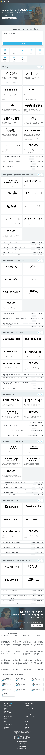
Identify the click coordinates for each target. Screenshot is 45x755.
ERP (25, 152)
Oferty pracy (27, 705)
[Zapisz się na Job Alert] (38, 67)
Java (13, 81)
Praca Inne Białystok (27, 669)
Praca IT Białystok (26, 638)
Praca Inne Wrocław (27, 666)
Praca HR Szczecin (37, 654)
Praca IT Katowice (4, 636)
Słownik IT (6, 727)
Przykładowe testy (8, 728)
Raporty (26, 712)
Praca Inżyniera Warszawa (6, 640)
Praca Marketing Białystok (28, 646)
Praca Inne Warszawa (5, 666)
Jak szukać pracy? (29, 708)
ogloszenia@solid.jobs (24, 743)
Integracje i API (7, 712)
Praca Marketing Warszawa (6, 644)
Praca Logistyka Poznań (38, 657)
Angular (13, 82)
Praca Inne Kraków (15, 666)
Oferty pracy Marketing (11, 260)
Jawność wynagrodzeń (9, 706)
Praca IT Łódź (25, 636)
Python (8, 81)
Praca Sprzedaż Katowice (5, 650)
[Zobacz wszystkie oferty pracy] (41, 67)
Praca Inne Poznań (37, 666)
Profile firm (27, 711)
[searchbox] (22, 33)
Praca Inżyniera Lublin (16, 642)
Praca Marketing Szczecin (39, 645)
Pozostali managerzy (33, 99)
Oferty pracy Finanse (10, 500)
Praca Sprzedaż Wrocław (28, 649)
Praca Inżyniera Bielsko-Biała (39, 642)
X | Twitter (27, 722)
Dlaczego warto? (7, 705)
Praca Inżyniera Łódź (27, 641)
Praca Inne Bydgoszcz (5, 669)
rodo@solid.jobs (22, 746)
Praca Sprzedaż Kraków (16, 649)
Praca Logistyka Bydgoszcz (6, 660)
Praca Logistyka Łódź (27, 659)
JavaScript (4, 81)
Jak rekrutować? (7, 722)
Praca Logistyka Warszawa (6, 657)
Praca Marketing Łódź (27, 645)
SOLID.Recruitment (8, 724)
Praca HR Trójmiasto (16, 654)
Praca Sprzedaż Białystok (28, 651)
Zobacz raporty (37, 625)
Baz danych (33, 138)
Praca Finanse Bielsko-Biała (39, 664)
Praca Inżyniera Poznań (38, 640)
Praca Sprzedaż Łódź (27, 650)
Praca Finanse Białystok (27, 664)
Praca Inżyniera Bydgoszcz (6, 642)
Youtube (27, 724)
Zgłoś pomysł (28, 727)
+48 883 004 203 (22, 748)
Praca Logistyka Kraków (16, 657)
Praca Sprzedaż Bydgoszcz (6, 651)
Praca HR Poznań (37, 653)
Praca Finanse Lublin (16, 664)
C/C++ (11, 82)
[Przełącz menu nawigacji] (42, 1)
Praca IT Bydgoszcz (4, 638)
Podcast (6, 721)
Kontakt (26, 718)
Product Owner (26, 99)
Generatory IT (7, 725)
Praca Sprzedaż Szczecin (38, 650)
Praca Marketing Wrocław (28, 644)
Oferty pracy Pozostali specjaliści (15, 561)
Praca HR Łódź (26, 654)
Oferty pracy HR (8, 394)
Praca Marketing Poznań (39, 644)
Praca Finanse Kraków (16, 662)
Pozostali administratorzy (28, 139)
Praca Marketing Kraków (16, 644)
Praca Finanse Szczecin (38, 663)
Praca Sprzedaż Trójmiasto (17, 650)
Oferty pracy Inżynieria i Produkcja (16, 175)
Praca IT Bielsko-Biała (38, 638)
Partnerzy (6, 714)
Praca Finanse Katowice (5, 663)
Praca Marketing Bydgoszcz (6, 646)
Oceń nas (27, 728)
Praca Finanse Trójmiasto (17, 663)
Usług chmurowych (39, 138)
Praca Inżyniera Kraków (16, 640)
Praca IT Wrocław (26, 635)
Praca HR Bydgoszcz (5, 655)
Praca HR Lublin (15, 655)
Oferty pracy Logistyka (11, 441)
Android (18, 81)
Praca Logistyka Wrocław (28, 657)
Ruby (8, 82)
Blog (5, 719)
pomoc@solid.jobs (23, 741)
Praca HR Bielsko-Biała (38, 655)
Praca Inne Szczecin (38, 668)
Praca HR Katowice (4, 654)
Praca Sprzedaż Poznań (38, 649)
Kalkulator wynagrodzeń (30, 714)
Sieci (29, 138)
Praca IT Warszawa (4, 635)
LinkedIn (27, 719)
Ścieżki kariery (28, 706)
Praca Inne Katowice (5, 668)
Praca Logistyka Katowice (6, 659)
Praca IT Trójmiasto (15, 636)
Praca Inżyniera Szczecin (38, 641)
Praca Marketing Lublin (16, 646)
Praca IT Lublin (15, 638)
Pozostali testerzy (5, 99)
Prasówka (6, 718)
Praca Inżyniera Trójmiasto (17, 641)
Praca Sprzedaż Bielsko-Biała (39, 651)
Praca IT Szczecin (37, 636)
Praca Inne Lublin (15, 669)
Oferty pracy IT (8, 67)
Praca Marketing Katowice (6, 645)
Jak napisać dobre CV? (30, 709)
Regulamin (6, 709)
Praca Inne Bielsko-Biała (38, 669)
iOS (2, 82)
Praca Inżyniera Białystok (28, 642)
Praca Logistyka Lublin (16, 660)
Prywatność (6, 711)
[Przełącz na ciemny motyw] (40, 1)
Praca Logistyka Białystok (28, 660)
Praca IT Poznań (37, 635)
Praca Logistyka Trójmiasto (17, 659)
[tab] (20, 628)
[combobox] (22, 37)
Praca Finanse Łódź (26, 663)
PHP (15, 81)
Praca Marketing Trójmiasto (17, 645)
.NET (11, 81)
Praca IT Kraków (15, 635)
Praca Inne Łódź (26, 668)
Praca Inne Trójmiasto (16, 668)
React (17, 82)
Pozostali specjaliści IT (30, 152)
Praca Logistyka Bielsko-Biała (39, 660)
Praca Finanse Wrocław (27, 662)
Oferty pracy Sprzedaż (11, 332)
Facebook (27, 721)
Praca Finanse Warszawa (5, 662)
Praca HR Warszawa (4, 653)
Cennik (5, 708)
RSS (26, 725)
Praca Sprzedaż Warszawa (6, 649)
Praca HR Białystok (26, 655)
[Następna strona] (42, 675)
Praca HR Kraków (15, 653)
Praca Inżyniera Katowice (5, 641)
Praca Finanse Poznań (38, 662)
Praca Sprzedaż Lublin (16, 651)
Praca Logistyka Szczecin (39, 659)
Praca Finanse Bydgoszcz (6, 664)
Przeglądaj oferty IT (9, 18)
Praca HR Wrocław (26, 653)
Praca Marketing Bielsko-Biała (39, 646)
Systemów (26, 138)
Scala (5, 82)
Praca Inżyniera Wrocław (27, 640)
